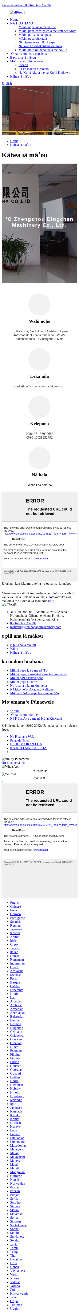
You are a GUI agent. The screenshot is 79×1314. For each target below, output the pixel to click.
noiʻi (51, 601)
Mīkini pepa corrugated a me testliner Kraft (47, 31)
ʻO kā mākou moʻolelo (34, 69)
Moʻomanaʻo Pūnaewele (26, 61)
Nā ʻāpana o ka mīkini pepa (37, 42)
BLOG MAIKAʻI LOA (26, 744)
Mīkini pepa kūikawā (33, 38)
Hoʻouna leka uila (13, 762)
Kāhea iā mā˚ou (20, 76)
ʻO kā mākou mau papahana (29, 53)
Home (14, 19)
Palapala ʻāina (19, 740)
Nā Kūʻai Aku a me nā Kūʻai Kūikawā (44, 72)
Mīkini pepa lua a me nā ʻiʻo (37, 27)
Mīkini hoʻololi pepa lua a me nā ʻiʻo (43, 50)
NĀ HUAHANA (22, 23)
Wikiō (14, 648)
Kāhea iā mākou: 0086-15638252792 (26, 5)
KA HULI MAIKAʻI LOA (28, 748)
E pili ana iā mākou (23, 57)
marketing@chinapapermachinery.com (35, 627)
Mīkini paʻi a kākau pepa (35, 34)
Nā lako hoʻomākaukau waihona (40, 46)
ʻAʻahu (23, 65)
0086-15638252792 (23, 623)
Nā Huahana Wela (22, 736)
